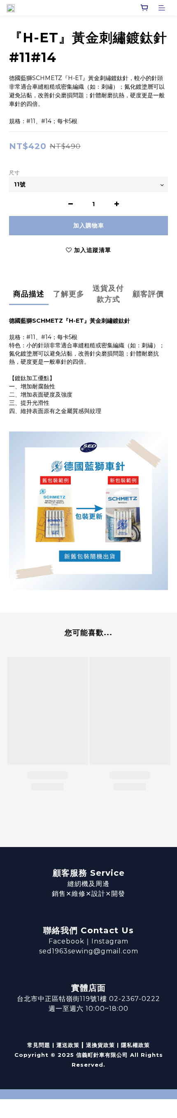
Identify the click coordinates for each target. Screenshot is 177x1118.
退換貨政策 (100, 1045)
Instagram (109, 941)
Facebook (66, 941)
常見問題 (38, 1045)
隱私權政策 (135, 1045)
